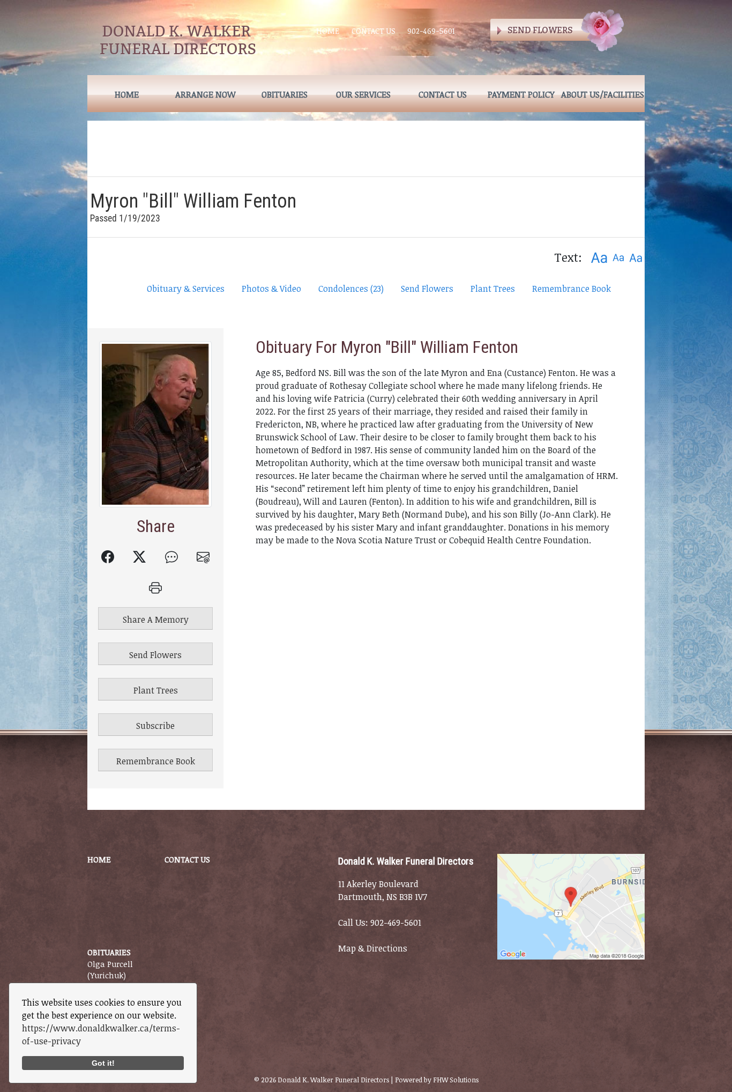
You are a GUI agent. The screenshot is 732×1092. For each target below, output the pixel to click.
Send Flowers (427, 288)
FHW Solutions (456, 1079)
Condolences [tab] (351, 288)
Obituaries (285, 94)
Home (327, 31)
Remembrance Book (571, 288)
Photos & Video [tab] (271, 288)
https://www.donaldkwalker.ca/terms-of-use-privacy (101, 1034)
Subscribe (155, 726)
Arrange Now (205, 94)
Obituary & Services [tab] (186, 288)
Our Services (363, 94)
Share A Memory (156, 619)
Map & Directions (372, 948)
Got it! (103, 1063)
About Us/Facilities (602, 94)
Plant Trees (492, 288)
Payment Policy (521, 94)
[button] (599, 257)
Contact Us (373, 31)
